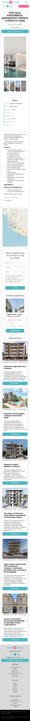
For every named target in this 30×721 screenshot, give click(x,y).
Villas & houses (15, 671)
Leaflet (17, 246)
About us (15, 698)
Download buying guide (15, 660)
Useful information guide (15, 700)
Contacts (15, 706)
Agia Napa (15, 689)
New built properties (15, 667)
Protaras (15, 690)
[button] (5, 211)
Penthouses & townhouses (15, 673)
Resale (15, 668)
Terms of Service (6, 718)
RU (16, 6)
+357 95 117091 (17, 651)
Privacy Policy (25, 717)
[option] (15, 317)
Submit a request (24, 6)
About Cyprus (15, 702)
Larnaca (15, 684)
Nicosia (15, 687)
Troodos (15, 692)
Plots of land (15, 676)
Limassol (15, 683)
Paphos (15, 686)
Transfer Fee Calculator (15, 705)
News (15, 703)
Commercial (15, 674)
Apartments (15, 670)
